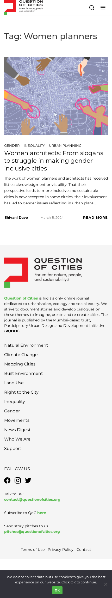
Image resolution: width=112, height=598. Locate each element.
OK (57, 590)
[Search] (92, 7)
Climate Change (21, 354)
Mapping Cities (19, 364)
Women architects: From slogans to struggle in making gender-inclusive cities (53, 160)
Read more (95, 217)
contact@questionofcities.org (32, 499)
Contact (84, 549)
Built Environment (23, 373)
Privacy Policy (60, 549)
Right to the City (21, 392)
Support (12, 448)
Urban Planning (65, 145)
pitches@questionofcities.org (32, 531)
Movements (16, 420)
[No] (105, 584)
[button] (103, 7)
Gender (12, 145)
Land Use (14, 382)
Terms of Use (33, 549)
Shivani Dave (16, 217)
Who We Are (17, 439)
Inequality (34, 145)
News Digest (17, 429)
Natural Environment (26, 345)
